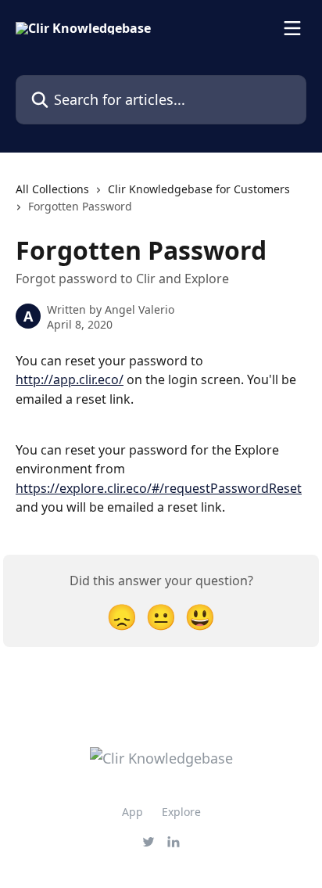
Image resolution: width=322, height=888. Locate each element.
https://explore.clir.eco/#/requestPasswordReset (159, 488)
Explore (181, 811)
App (132, 811)
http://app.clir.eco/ (69, 379)
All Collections (52, 189)
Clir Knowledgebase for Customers (199, 189)
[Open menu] (292, 28)
